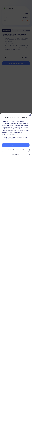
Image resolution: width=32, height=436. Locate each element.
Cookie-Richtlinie (11, 139)
